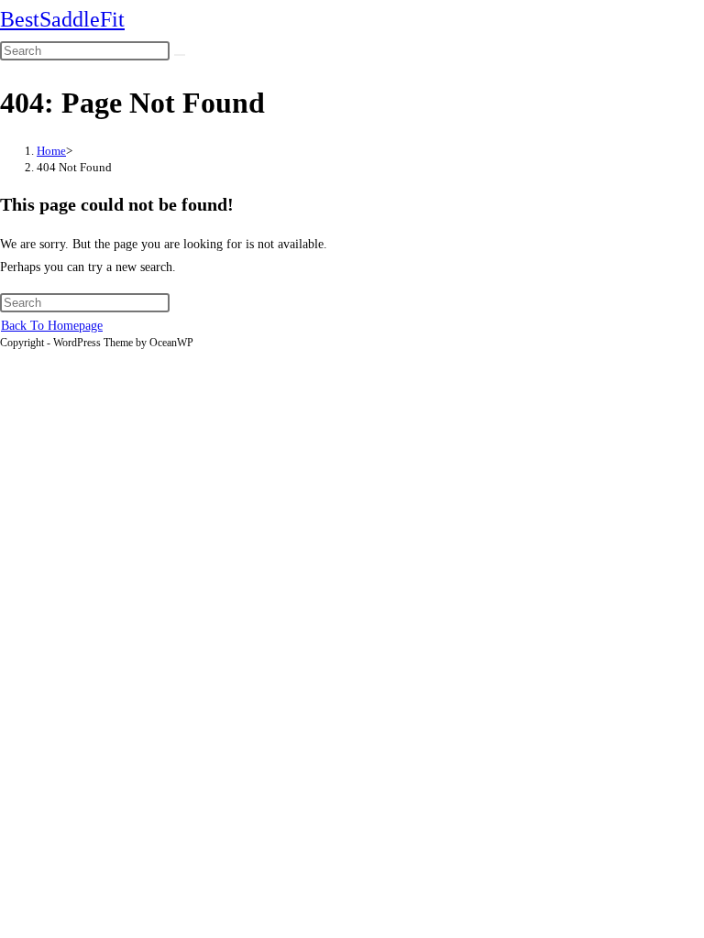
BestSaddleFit (62, 19)
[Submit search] (179, 55)
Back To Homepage (52, 326)
